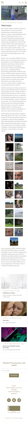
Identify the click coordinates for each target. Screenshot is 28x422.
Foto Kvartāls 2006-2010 (14, 388)
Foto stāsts (19, 22)
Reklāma (14, 389)
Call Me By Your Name (9, 293)
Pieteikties (14, 375)
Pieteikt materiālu (14, 391)
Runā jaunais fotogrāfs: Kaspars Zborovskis (11, 346)
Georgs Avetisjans (6, 248)
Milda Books (16, 260)
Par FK (14, 386)
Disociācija (6, 320)
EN (23, 2)
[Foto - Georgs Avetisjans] (9, 138)
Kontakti (14, 393)
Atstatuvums (16, 265)
